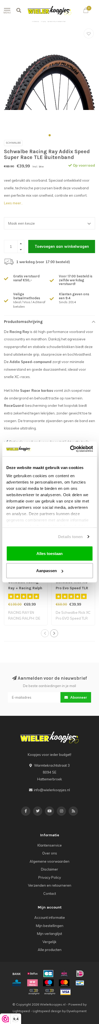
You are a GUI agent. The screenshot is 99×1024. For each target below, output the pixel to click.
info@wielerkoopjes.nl (52, 790)
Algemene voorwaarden (49, 861)
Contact (49, 893)
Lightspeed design (47, 1011)
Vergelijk (49, 942)
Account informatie (49, 917)
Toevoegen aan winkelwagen (62, 246)
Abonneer (78, 697)
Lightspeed (21, 1011)
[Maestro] (48, 983)
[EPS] (64, 974)
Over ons (49, 853)
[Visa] (65, 992)
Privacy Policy (49, 877)
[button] (50, 135)
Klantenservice (49, 845)
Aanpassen (46, 570)
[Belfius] (32, 974)
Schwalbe (13, 142)
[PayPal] (33, 992)
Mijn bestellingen (49, 926)
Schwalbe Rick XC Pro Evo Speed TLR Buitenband (72, 588)
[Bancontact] (80, 983)
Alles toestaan (49, 553)
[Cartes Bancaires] (48, 974)
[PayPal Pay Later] (49, 992)
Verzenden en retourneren (49, 885)
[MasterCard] (64, 983)
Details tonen (70, 536)
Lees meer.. (13, 203)
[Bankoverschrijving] (16, 974)
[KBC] (16, 983)
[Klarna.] (32, 983)
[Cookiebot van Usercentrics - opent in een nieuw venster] (70, 449)
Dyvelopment (77, 1011)
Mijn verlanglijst (49, 933)
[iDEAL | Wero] (80, 974)
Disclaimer (49, 869)
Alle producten (50, 950)
